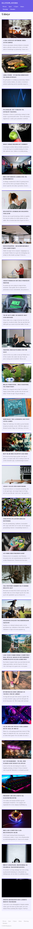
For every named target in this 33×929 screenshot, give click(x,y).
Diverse (5, 6)
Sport (10, 6)
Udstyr (22, 6)
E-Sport (16, 6)
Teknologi (5, 9)
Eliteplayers (10, 3)
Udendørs (12, 9)
